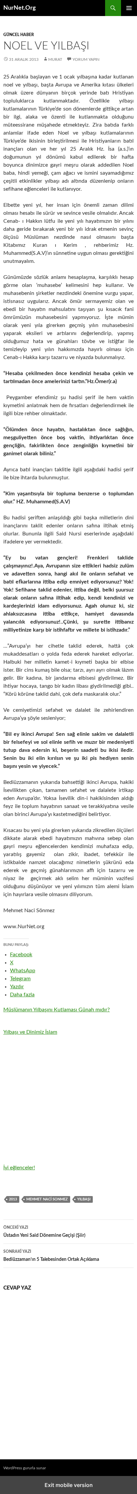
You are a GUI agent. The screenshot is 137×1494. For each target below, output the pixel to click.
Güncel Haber (18, 35)
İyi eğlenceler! (19, 1167)
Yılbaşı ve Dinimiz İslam (30, 1032)
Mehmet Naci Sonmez (47, 1199)
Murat (55, 59)
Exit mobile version (69, 1485)
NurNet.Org (19, 8)
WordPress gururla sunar (24, 1468)
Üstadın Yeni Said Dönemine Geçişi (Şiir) (44, 1231)
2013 (13, 1199)
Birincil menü (129, 8)
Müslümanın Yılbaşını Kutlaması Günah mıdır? (56, 1009)
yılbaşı (83, 1199)
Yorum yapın (85, 59)
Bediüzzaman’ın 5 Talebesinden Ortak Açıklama (51, 1256)
